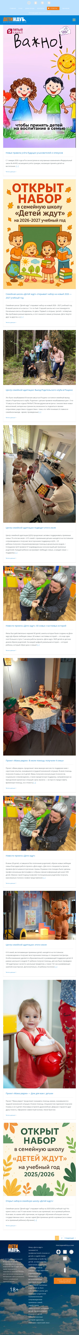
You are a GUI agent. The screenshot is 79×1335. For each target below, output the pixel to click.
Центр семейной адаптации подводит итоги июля (31, 527)
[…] (17, 166)
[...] (22, 317)
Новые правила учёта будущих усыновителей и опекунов (34, 152)
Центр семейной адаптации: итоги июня (26, 944)
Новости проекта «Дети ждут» (20, 855)
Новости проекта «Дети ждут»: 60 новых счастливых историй (36, 625)
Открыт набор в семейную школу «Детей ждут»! (29, 1201)
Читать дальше (10, 172)
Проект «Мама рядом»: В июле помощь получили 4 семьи (35, 760)
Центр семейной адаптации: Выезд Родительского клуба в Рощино (39, 390)
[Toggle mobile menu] (74, 19)
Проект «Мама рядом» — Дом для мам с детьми (29, 1093)
